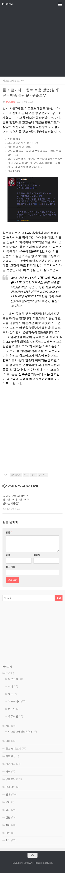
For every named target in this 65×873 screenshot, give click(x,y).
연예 (8, 794)
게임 (8, 725)
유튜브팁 (13, 716)
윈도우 (12, 708)
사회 (8, 771)
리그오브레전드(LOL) (13, 80)
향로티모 (43, 474)
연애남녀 (11, 786)
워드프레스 (14, 701)
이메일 (37, 555)
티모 (26, 474)
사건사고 (11, 763)
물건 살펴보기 (13, 748)
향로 (34, 474)
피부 (8, 832)
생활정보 (11, 779)
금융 (8, 740)
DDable (7, 4)
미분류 (9, 756)
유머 (8, 802)
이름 (8, 555)
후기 (8, 840)
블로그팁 (13, 678)
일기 (8, 809)
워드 (10, 693)
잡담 (8, 817)
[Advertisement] (32, 42)
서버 (10, 686)
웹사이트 (10, 566)
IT (7, 673)
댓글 (9, 532)
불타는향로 (16, 474)
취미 (8, 825)
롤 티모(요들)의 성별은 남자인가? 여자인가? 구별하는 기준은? (15, 499)
